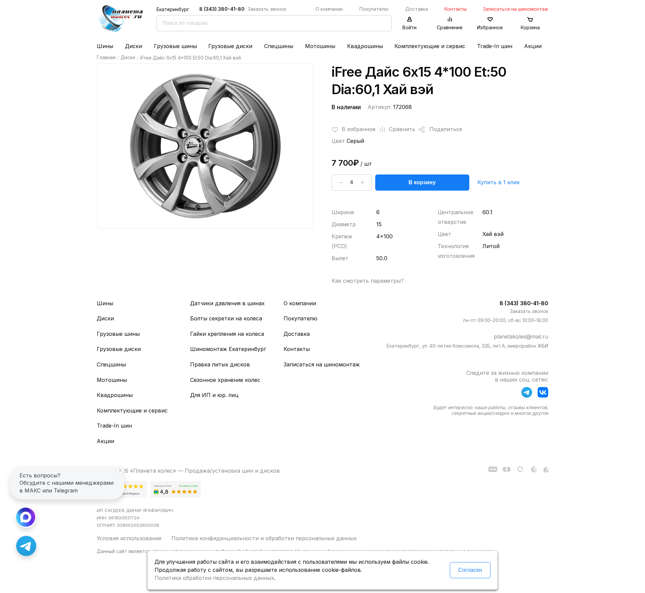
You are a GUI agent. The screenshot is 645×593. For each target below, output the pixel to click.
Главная (106, 57)
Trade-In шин (494, 46)
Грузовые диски (230, 46)
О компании (329, 9)
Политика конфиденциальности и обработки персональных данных (264, 538)
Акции (533, 46)
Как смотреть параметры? (368, 280)
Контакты (455, 9)
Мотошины (320, 46)
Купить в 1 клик (498, 182)
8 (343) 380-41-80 (222, 9)
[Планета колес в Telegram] (526, 394)
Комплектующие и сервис (429, 46)
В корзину (422, 182)
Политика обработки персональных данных (214, 578)
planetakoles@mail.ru (521, 336)
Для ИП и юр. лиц (214, 395)
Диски (133, 46)
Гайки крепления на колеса (227, 333)
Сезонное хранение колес (225, 380)
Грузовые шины (175, 46)
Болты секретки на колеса (226, 318)
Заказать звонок (267, 9)
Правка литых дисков (220, 364)
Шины (105, 46)
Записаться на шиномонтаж (515, 9)
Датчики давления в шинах (227, 303)
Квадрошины (365, 46)
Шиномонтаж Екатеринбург (228, 349)
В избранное (359, 129)
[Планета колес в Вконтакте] (543, 394)
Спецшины (278, 46)
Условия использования (129, 538)
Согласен (470, 570)
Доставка (416, 9)
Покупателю (374, 9)
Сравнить (402, 129)
